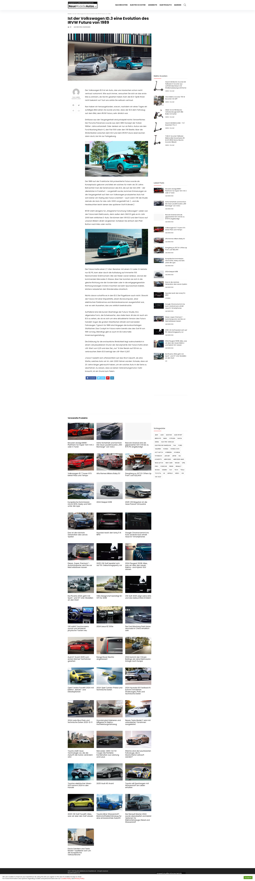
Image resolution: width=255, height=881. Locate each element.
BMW (165, 438)
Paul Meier (76, 97)
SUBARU (164, 470)
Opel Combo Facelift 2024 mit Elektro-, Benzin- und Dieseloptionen (81, 690)
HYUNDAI (167, 298)
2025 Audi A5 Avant (105, 783)
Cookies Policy (66, 879)
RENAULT (178, 466)
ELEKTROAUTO (166, 5)
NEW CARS (169, 463)
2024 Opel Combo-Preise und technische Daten (109, 689)
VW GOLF (158, 477)
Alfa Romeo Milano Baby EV (108, 473)
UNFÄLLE (170, 473)
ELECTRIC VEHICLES (167, 442)
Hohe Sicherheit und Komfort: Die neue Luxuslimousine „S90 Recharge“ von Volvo (109, 445)
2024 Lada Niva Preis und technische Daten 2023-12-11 (80, 721)
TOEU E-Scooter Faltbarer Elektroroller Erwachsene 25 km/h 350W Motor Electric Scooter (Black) (175, 139)
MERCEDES (167, 459)
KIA (166, 361)
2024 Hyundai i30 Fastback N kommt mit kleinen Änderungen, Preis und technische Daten (137, 691)
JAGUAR (167, 456)
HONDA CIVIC (175, 449)
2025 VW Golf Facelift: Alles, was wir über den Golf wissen (80, 815)
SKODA (157, 470)
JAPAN (174, 456)
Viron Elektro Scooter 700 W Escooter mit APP (175, 98)
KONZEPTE (158, 459)
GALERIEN (158, 449)
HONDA (165, 449)
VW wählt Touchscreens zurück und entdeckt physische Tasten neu (78, 628)
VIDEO (177, 473)
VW (182, 473)
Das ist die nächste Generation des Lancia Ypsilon (77, 535)
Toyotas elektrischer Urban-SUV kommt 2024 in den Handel (80, 785)
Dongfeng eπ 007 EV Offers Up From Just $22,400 (138, 474)
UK (164, 473)
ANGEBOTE (152, 5)
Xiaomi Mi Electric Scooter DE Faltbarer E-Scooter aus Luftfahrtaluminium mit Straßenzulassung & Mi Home (175, 85)
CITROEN (172, 438)
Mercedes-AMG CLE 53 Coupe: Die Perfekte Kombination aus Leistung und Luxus (108, 754)
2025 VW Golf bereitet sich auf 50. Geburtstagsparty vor (109, 564)
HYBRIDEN (168, 452)
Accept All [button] (248, 878)
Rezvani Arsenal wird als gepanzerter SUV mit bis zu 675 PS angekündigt (137, 445)
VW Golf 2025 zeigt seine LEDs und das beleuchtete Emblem (138, 597)
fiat (174, 445)
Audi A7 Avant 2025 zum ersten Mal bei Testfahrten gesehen (79, 659)
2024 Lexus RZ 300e (105, 626)
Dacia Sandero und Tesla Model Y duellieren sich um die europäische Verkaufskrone (79, 851)
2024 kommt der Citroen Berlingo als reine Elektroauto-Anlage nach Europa (138, 659)
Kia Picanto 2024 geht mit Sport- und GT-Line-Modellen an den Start (80, 598)
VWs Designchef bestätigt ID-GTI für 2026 (110, 597)
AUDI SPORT (178, 435)
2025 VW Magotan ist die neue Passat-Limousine (136, 503)
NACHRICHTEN (121, 5)
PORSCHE (164, 466)
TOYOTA (158, 473)
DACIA (180, 438)
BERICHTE (158, 438)
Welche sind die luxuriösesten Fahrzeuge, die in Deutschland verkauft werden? (138, 754)
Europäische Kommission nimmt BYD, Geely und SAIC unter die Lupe (80, 504)
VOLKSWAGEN (86, 27)
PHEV (156, 466)
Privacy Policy (79, 879)
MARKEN (177, 5)
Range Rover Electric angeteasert (105, 658)
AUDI (162, 435)
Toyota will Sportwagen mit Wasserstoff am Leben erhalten (137, 785)
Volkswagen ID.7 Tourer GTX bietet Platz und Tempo (80, 474)
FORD (180, 445)
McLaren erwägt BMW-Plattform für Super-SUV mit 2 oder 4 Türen (81, 445)
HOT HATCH (159, 452)
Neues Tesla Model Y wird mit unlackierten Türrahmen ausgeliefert (138, 722)
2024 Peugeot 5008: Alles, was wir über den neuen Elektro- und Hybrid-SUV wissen (136, 566)
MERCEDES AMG (178, 459)
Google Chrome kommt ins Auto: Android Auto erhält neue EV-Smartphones (137, 535)
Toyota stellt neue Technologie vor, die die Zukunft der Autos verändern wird (80, 754)
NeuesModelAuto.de (74, 873)
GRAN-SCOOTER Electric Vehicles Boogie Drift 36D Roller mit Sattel (174, 112)
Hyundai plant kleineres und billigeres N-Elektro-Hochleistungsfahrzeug (109, 722)
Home (69, 14)
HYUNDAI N (158, 456)
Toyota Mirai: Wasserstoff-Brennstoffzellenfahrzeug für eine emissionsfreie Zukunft (109, 816)
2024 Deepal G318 (104, 502)
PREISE (171, 466)
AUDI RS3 (169, 435)
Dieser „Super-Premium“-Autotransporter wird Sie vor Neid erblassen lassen (80, 565)
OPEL (183, 463)
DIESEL (157, 442)
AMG (156, 435)
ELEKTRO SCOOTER (138, 5)
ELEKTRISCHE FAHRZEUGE (163, 445)
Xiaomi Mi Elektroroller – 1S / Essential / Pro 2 (175, 124)
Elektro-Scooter (169, 91)
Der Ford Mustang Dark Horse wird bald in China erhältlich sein (138, 628)
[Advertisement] (116, 397)
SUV (170, 470)
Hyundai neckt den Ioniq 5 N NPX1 (109, 534)
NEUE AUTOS (159, 463)
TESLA (182, 470)
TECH (176, 470)
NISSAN (177, 463)
